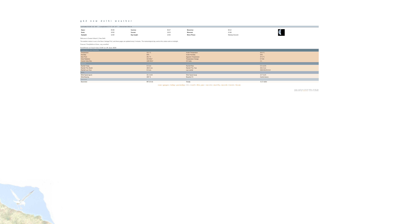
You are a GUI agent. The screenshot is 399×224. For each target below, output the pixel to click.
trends (231, 85)
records (209, 85)
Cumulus (306, 90)
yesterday (181, 85)
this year (201, 85)
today (173, 85)
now (160, 85)
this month (191, 85)
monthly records (221, 85)
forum (238, 85)
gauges (166, 85)
